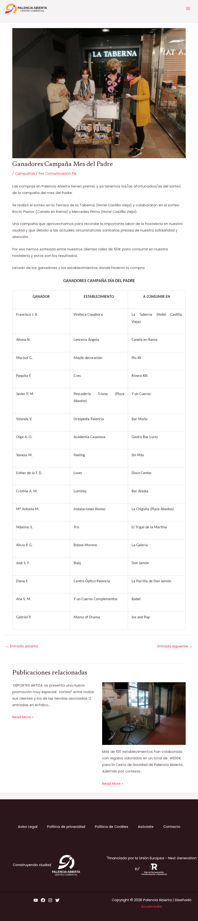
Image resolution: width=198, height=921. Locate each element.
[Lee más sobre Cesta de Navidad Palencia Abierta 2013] (144, 713)
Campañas (25, 173)
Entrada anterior (21, 646)
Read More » (23, 717)
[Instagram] (50, 900)
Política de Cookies (111, 826)
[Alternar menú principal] (188, 9)
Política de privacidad (66, 826)
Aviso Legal (27, 826)
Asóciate (146, 826)
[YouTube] (36, 900)
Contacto (171, 826)
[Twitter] (57, 900)
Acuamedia (151, 906)
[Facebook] (43, 900)
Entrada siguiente (175, 646)
